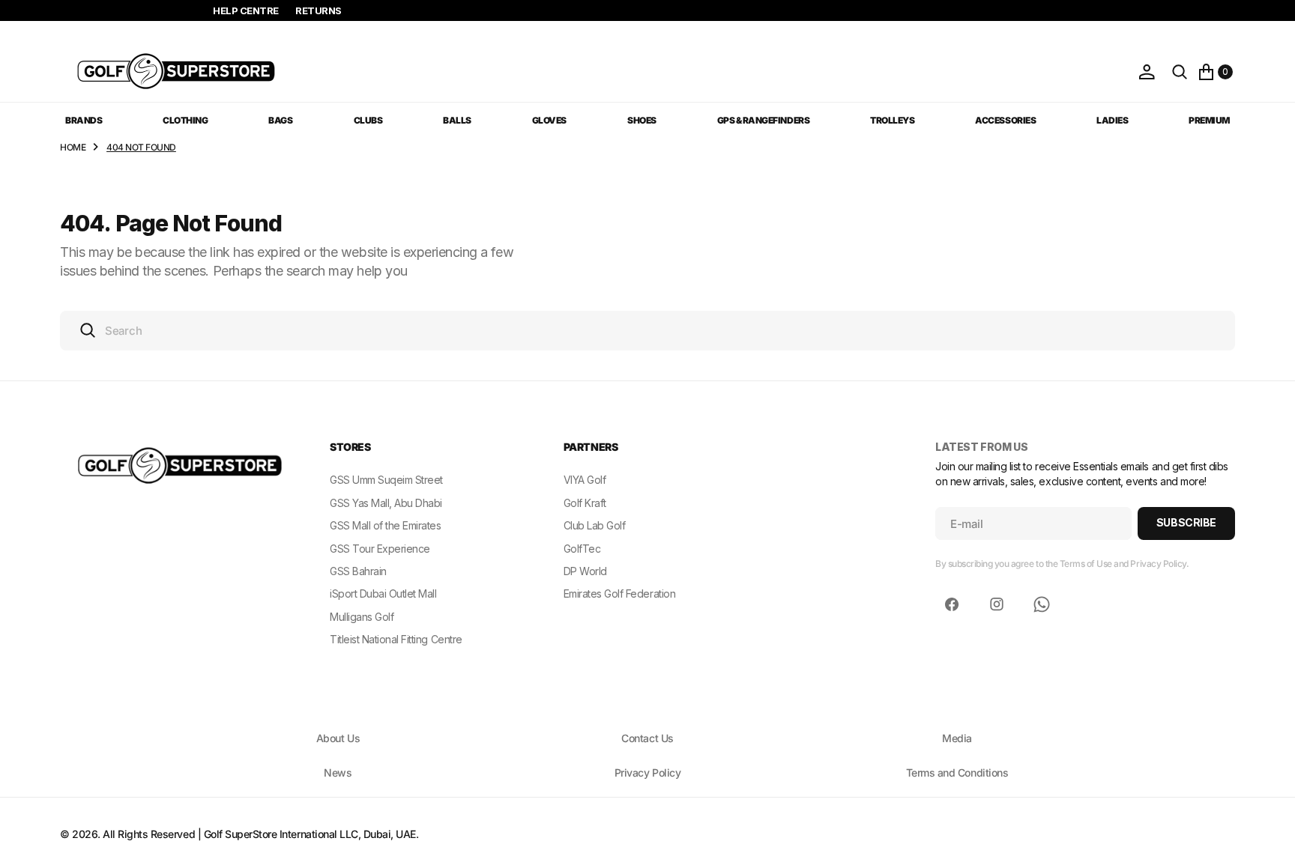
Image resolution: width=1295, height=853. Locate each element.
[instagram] (996, 604)
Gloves (549, 120)
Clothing (185, 120)
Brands (83, 120)
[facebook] (951, 604)
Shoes (641, 120)
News (337, 772)
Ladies (1112, 120)
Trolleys (892, 120)
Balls (457, 120)
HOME (72, 147)
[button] (1146, 71)
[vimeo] (1041, 604)
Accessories (1005, 120)
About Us (338, 738)
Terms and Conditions (957, 772)
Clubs (368, 120)
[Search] (1179, 71)
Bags (280, 120)
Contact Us (647, 738)
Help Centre (246, 10)
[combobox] (647, 330)
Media (957, 738)
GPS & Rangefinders (763, 120)
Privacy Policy (647, 772)
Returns (318, 10)
